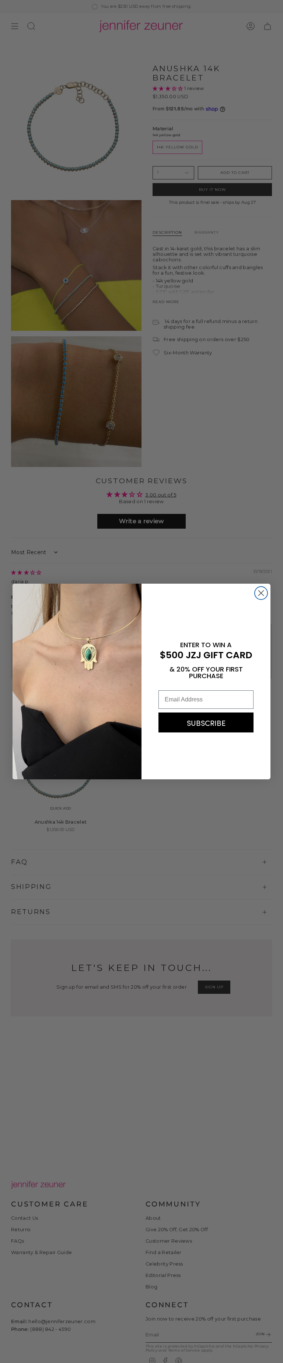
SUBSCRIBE (206, 722)
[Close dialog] (261, 593)
